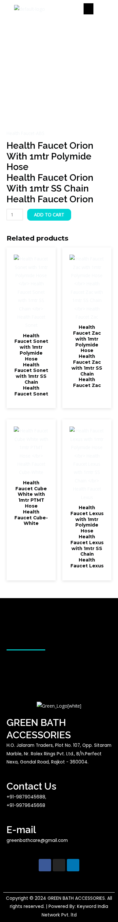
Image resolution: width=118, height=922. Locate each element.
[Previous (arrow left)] (11, 461)
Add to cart (49, 214)
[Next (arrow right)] (106, 461)
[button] (88, 8)
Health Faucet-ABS (26, 133)
